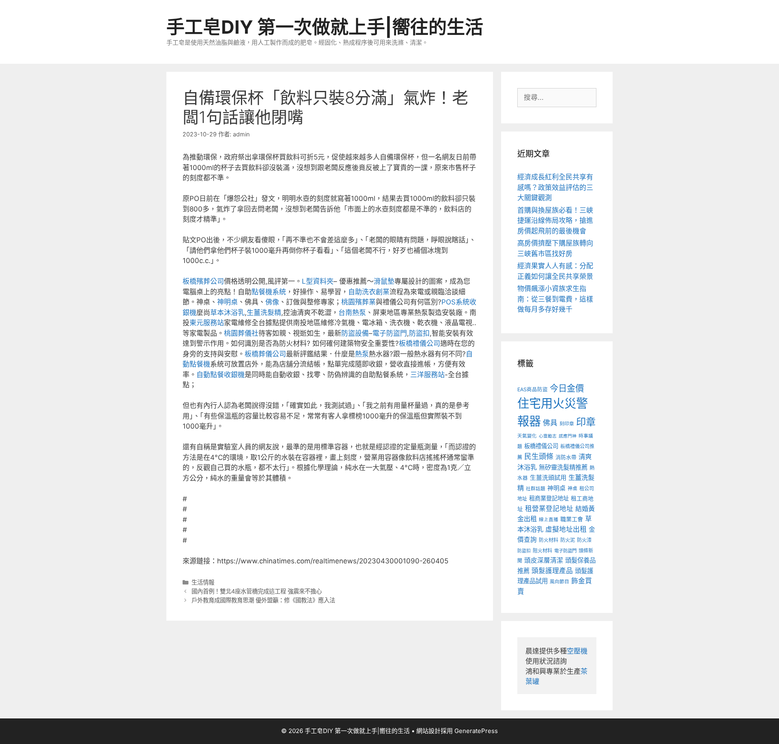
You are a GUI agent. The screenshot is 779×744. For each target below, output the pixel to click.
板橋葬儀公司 (265, 354)
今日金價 (567, 388)
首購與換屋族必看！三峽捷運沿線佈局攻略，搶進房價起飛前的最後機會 (555, 220)
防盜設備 (355, 333)
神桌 (572, 488)
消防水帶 (566, 457)
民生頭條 (538, 456)
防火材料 (548, 540)
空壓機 (577, 651)
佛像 (272, 302)
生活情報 (203, 582)
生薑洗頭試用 (548, 477)
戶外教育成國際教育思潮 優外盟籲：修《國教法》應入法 (263, 600)
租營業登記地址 (549, 509)
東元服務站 (206, 323)
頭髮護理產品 (552, 571)
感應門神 (568, 436)
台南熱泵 (352, 312)
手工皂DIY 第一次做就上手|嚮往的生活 (324, 27)
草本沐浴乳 (227, 312)
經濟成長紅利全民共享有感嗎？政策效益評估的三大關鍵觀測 (555, 187)
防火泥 (567, 540)
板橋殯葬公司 (203, 281)
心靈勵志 (548, 436)
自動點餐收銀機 (220, 375)
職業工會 (571, 518)
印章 (586, 422)
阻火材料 (542, 551)
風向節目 (559, 581)
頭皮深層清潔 (543, 560)
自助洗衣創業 (369, 292)
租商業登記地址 (549, 498)
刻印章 (567, 424)
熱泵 (362, 354)
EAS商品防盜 (532, 389)
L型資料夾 (318, 281)
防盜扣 (419, 333)
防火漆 (584, 540)
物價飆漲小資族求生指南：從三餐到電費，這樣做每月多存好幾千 (555, 299)
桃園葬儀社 (241, 333)
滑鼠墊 (384, 281)
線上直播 (548, 519)
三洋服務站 (427, 375)
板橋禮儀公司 (419, 343)
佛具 (550, 422)
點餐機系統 (269, 292)
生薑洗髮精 (264, 312)
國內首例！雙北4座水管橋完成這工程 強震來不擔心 (257, 591)
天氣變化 (527, 436)
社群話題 (535, 489)
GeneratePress (476, 731)
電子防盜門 (389, 333)
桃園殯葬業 (358, 302)
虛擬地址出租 (566, 529)
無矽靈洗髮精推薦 (563, 467)
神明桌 (227, 302)
